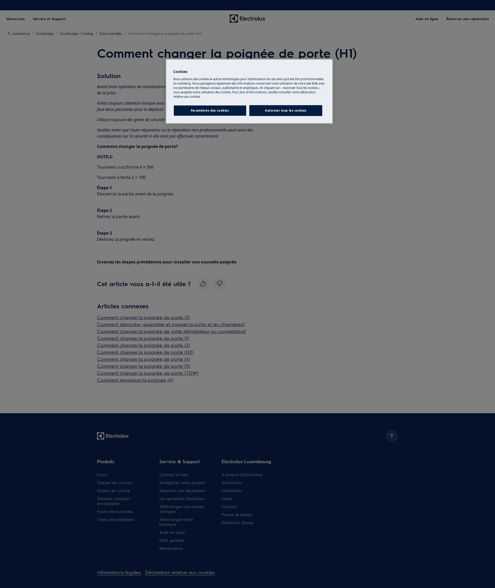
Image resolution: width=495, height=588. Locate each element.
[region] (249, 91)
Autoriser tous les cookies (286, 110)
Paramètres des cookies (210, 110)
